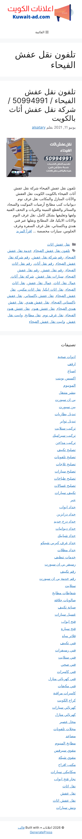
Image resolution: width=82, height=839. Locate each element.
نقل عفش (68, 793)
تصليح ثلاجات (66, 464)
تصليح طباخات (65, 478)
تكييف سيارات (65, 493)
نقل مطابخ (33, 315)
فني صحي (68, 664)
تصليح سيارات (65, 471)
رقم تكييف (68, 571)
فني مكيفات (67, 686)
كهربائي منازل (65, 714)
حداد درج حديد (65, 521)
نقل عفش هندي (37, 302)
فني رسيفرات (65, 650)
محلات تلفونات (64, 729)
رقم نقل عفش (52, 270)
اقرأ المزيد (24, 231)
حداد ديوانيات (66, 528)
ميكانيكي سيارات (63, 772)
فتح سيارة (68, 629)
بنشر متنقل (67, 392)
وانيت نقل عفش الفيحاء (47, 322)
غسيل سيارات (65, 614)
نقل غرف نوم (53, 315)
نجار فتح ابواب (65, 779)
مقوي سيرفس (65, 750)
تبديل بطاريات (65, 414)
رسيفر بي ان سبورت (60, 564)
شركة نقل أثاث (22, 276)
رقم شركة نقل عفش (47, 257)
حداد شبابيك (67, 536)
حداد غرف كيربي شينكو (58, 543)
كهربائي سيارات (64, 707)
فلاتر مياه (69, 636)
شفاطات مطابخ (64, 593)
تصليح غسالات (65, 485)
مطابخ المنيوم (65, 743)
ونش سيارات (66, 808)
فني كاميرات (66, 672)
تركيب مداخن (66, 443)
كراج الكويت (66, 700)
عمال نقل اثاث (65, 283)
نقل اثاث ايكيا (53, 289)
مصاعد (71, 736)
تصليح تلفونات (65, 457)
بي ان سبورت (65, 400)
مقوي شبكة (67, 757)
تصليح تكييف (66, 450)
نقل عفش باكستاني (39, 296)
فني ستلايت (67, 657)
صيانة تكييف (67, 607)
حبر (73, 500)
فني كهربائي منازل (62, 679)
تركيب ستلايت (65, 428)
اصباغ (71, 371)
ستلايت (70, 586)
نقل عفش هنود (43, 308)
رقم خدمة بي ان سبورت (57, 579)
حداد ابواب (67, 507)
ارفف (71, 364)
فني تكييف (68, 643)
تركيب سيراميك (64, 435)
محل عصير (68, 722)
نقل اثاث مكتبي (29, 289)
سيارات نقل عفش (49, 276)
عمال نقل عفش (39, 283)
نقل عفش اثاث (58, 244)
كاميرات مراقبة (64, 693)
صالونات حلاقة (65, 600)
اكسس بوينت (66, 378)
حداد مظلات (66, 550)
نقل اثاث (69, 786)
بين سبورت (67, 407)
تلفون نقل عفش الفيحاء (52, 251)
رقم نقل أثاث (44, 263)
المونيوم (69, 385)
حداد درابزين (66, 514)
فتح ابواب (68, 621)
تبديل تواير (68, 421)
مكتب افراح (67, 765)
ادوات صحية (67, 357)
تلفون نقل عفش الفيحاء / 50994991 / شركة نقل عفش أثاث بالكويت (42, 105)
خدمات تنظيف (65, 557)
